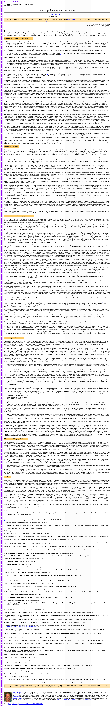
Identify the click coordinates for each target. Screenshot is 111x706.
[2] (61, 54)
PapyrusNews (87, 699)
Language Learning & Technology (66, 699)
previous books (17, 698)
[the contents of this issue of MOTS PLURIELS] (31, 704)
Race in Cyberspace (72, 19)
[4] (102, 302)
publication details (51, 21)
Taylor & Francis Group (24, 686)
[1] (32, 38)
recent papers (16, 696)
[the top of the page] (13, 704)
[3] (47, 74)
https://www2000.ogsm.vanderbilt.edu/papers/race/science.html (20, 626)
